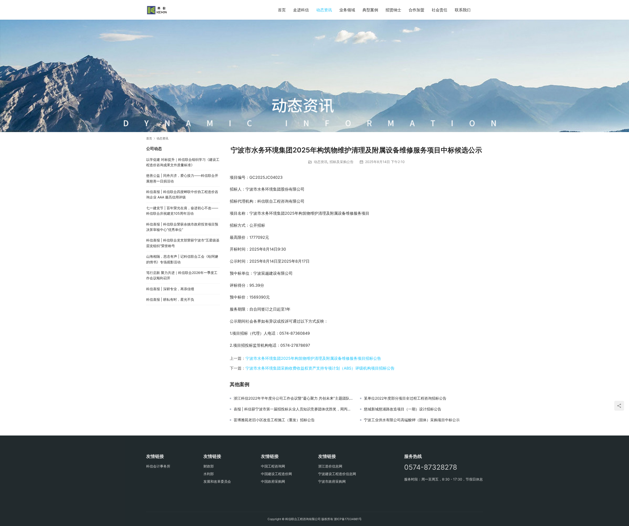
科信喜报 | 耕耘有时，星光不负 (170, 299)
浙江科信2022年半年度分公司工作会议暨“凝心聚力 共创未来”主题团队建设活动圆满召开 (293, 398)
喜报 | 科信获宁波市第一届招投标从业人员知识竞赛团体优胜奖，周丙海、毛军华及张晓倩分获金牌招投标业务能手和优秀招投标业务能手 (293, 409)
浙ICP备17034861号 (348, 519)
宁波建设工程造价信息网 (337, 474)
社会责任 (439, 9)
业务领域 (347, 9)
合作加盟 (416, 9)
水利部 (208, 474)
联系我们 (463, 9)
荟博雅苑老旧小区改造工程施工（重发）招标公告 (274, 420)
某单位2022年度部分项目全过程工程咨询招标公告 (405, 398)
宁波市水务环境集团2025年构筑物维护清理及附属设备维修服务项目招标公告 (313, 358)
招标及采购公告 (341, 162)
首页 (282, 9)
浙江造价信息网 (330, 466)
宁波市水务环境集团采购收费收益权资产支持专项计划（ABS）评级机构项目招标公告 (320, 368)
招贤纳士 (393, 9)
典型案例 (370, 9)
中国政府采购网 (273, 481)
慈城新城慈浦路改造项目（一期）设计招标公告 (402, 409)
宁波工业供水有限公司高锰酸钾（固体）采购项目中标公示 (412, 420)
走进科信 (301, 9)
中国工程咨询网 (273, 466)
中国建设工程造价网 (276, 474)
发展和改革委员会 (217, 481)
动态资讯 (324, 9)
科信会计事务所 (158, 466)
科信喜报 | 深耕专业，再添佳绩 (170, 289)
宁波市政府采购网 (332, 481)
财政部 (208, 466)
